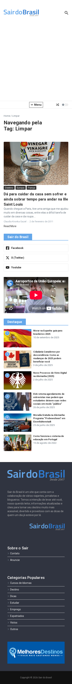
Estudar (14, 602)
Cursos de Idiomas (21, 582)
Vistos (13, 622)
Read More (10, 226)
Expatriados (17, 615)
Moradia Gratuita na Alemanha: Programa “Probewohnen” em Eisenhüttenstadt (49, 418)
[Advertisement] (36, 61)
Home (7, 115)
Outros (14, 629)
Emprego (15, 609)
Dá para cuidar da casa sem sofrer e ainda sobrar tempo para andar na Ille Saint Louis (36, 199)
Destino (9, 187)
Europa (20, 187)
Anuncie (15, 560)
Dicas (13, 596)
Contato (15, 553)
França (31, 187)
